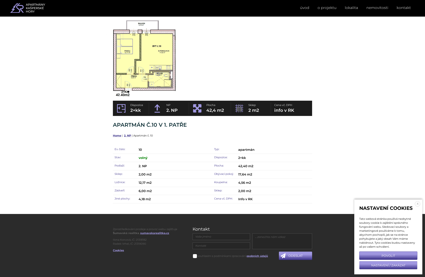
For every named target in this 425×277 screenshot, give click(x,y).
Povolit (388, 255)
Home (117, 135)
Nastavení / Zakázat (388, 265)
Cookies (118, 250)
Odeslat (295, 255)
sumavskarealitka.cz (154, 233)
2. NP (127, 135)
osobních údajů (257, 256)
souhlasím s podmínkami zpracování (222, 256)
